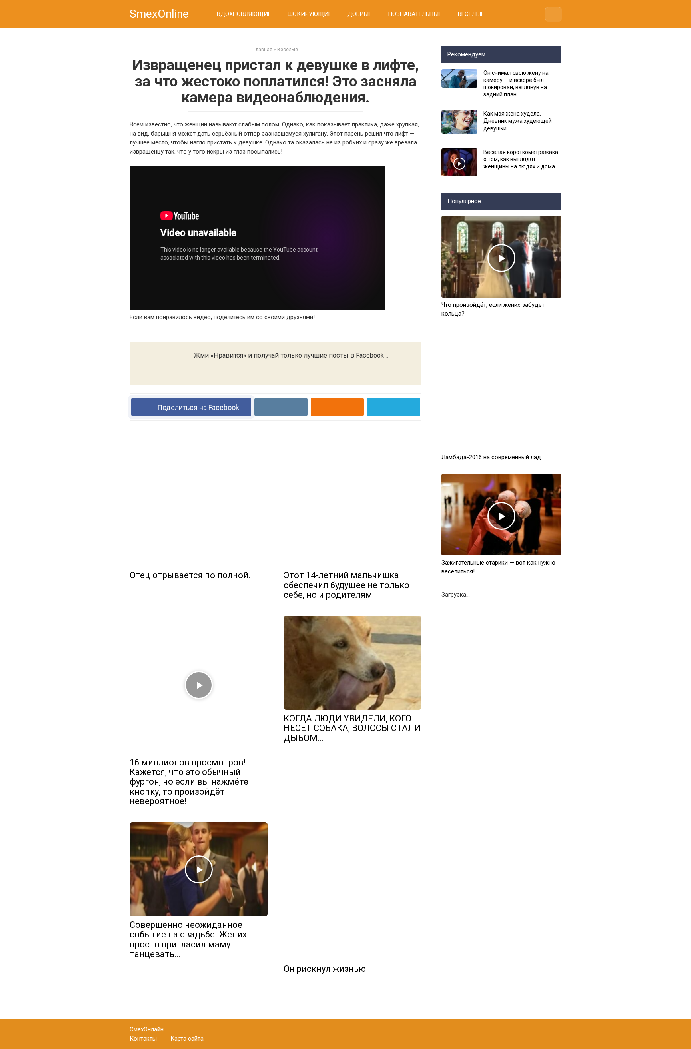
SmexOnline (159, 13)
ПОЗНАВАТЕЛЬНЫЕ (415, 14)
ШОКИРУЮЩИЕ (309, 14)
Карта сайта (187, 1038)
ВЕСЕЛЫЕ (471, 14)
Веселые (287, 49)
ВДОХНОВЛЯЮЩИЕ (244, 14)
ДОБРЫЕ (359, 14)
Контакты (143, 1038)
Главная (263, 49)
